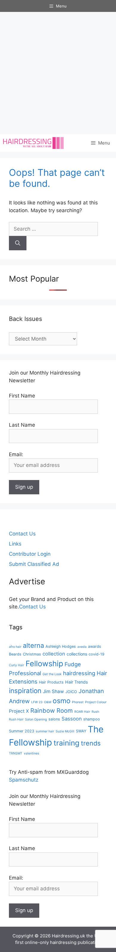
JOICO (71, 691)
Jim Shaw (53, 691)
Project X (19, 711)
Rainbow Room (51, 710)
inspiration (25, 691)
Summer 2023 (21, 731)
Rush (95, 712)
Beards (15, 654)
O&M (47, 702)
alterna (33, 645)
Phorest (78, 702)
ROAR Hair (82, 712)
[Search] (17, 243)
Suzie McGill (65, 731)
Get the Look (52, 674)
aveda (82, 647)
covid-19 (96, 654)
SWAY (81, 731)
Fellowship (44, 663)
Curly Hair (16, 665)
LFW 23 (37, 702)
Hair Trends (76, 681)
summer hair (45, 731)
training (66, 742)
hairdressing (79, 673)
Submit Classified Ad (34, 564)
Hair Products (51, 682)
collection (54, 654)
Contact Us (22, 534)
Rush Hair (16, 719)
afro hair (15, 647)
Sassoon (72, 719)
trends (91, 743)
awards (94, 646)
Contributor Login (30, 554)
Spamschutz (23, 780)
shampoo (91, 719)
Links (15, 544)
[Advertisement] (58, 73)
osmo (61, 701)
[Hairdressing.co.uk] (34, 143)
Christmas (32, 654)
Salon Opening (36, 719)
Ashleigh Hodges (61, 646)
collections (77, 653)
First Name (22, 396)
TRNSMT (15, 753)
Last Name (22, 425)
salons (54, 719)
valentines (31, 753)
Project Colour (95, 702)
